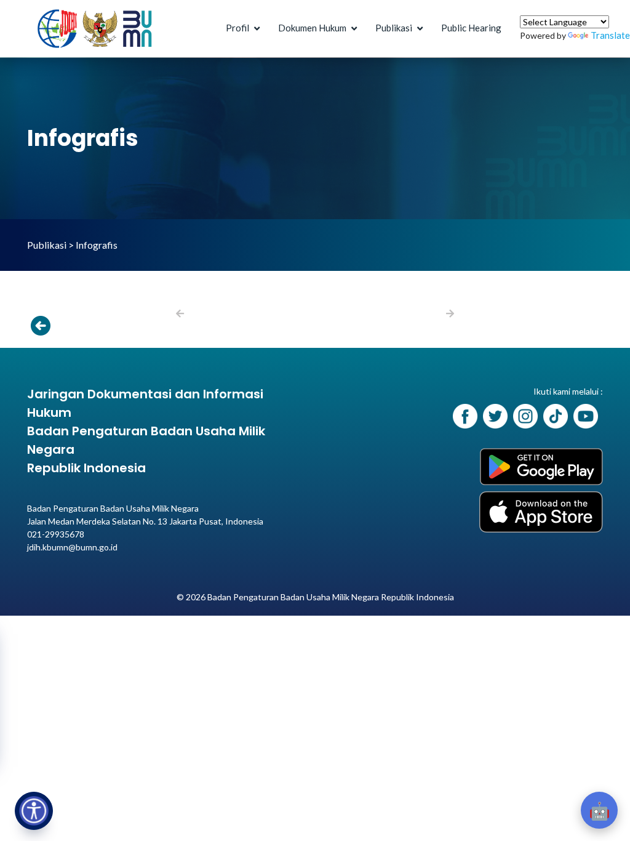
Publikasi (393, 27)
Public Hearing (471, 27)
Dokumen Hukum (312, 27)
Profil (237, 27)
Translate (610, 35)
